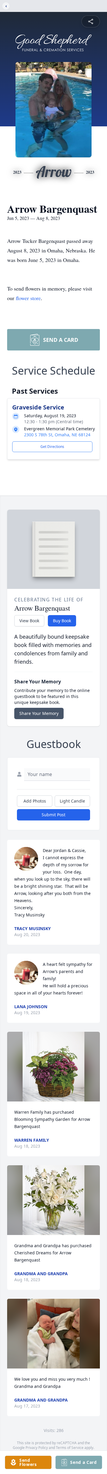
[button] (53, 1066)
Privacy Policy (37, 1447)
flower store (28, 298)
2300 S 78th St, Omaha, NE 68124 (57, 434)
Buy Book (62, 620)
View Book (29, 620)
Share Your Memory (39, 713)
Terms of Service (70, 1447)
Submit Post (53, 814)
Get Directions (52, 446)
